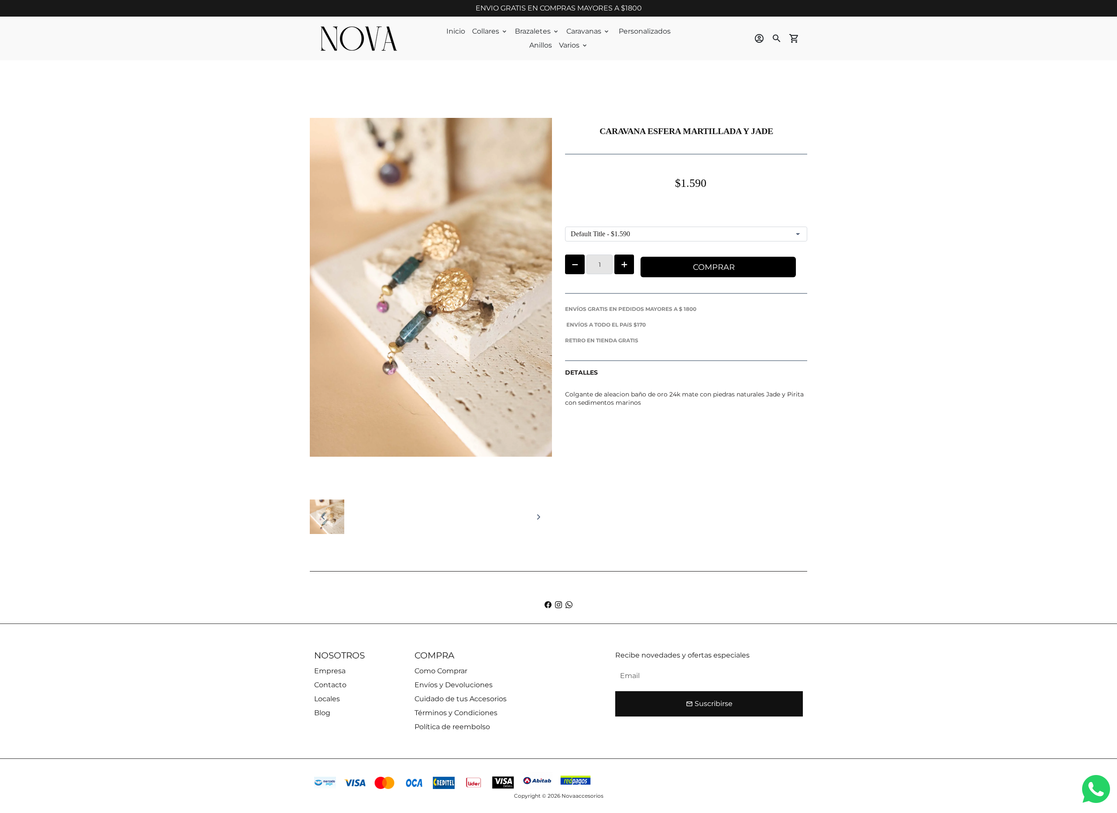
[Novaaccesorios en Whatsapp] (568, 605)
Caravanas (588, 31)
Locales (327, 699)
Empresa (330, 671)
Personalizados (645, 31)
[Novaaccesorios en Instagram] (558, 605)
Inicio (455, 31)
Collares (490, 31)
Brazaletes (537, 31)
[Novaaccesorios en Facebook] (548, 605)
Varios (573, 45)
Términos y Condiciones (456, 713)
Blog (322, 713)
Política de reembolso (452, 727)
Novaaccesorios (582, 795)
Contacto (330, 685)
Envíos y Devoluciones (454, 685)
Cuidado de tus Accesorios (461, 699)
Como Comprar (441, 671)
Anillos (540, 45)
